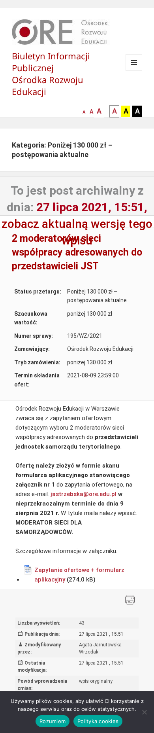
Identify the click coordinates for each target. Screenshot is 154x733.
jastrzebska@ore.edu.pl (83, 494)
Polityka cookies (97, 721)
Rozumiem (52, 721)
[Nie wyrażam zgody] (144, 712)
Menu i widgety (134, 70)
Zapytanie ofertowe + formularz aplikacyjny (79, 574)
